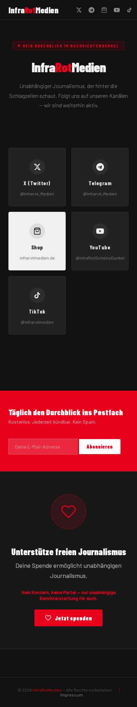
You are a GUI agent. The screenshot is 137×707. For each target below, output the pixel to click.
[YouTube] (116, 10)
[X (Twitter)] (78, 10)
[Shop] (104, 10)
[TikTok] (129, 10)
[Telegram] (91, 10)
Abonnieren (100, 447)
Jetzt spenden (73, 617)
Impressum (71, 694)
